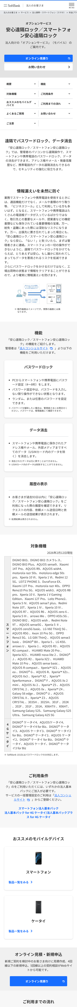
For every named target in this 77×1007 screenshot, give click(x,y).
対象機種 (11, 94)
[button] (71, 5)
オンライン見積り (36, 58)
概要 (8, 84)
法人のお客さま (35, 5)
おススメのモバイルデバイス (19, 104)
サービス (25, 12)
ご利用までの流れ (51, 103)
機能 (43, 84)
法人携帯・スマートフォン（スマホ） (49, 12)
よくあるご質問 (15, 113)
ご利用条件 (47, 94)
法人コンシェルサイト (34, 348)
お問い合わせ (36, 67)
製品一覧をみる (19, 882)
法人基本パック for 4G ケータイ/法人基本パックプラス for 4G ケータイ (38, 814)
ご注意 (10, 123)
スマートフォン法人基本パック (38, 808)
